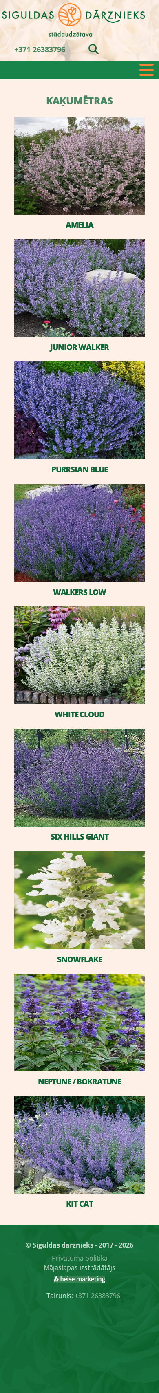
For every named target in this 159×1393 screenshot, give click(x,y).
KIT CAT (79, 1204)
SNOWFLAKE (79, 959)
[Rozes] (79, 1279)
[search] (93, 49)
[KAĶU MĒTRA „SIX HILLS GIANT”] (79, 778)
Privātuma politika (80, 1258)
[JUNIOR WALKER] (79, 288)
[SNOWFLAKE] (79, 900)
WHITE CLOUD (79, 714)
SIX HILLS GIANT (79, 836)
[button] (79, 70)
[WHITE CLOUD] (79, 655)
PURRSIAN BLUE (79, 469)
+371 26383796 (39, 49)
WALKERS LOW (79, 592)
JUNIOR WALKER (79, 347)
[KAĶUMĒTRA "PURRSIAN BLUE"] (79, 410)
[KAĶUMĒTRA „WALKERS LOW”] (79, 533)
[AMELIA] (79, 166)
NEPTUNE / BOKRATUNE (79, 1081)
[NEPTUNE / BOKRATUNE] (79, 1022)
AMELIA (79, 225)
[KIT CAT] (79, 1145)
